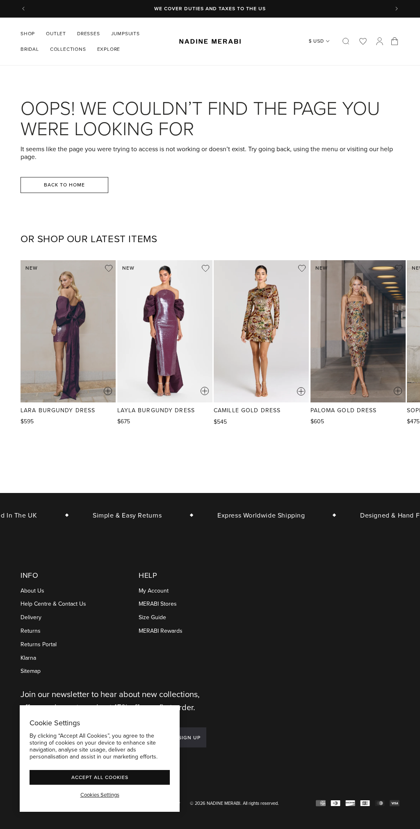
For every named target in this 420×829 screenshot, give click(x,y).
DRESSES (88, 33)
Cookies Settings (99, 794)
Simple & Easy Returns (121, 515)
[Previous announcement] (23, 8)
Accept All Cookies (99, 777)
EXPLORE (109, 49)
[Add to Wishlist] (108, 268)
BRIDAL (30, 49)
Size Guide (152, 617)
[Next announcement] (397, 8)
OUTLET (56, 33)
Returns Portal (39, 644)
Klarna (28, 657)
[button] (31, 33)
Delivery (31, 617)
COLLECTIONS (68, 49)
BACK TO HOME (64, 184)
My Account (154, 590)
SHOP (28, 33)
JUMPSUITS (125, 33)
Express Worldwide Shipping (255, 515)
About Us (32, 590)
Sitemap (31, 671)
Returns (31, 630)
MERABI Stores (158, 603)
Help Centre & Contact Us (53, 603)
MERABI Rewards (161, 630)
